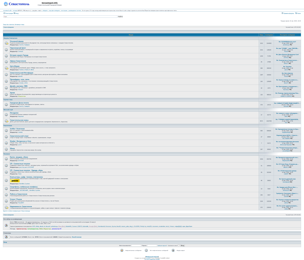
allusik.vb (286, 167)
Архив (12, 93)
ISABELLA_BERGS (286, 96)
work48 (286, 196)
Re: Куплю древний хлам (287, 179)
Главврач (27, 45)
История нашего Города (19, 55)
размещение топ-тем (75, 10)
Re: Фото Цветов (287, 73)
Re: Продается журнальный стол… (287, 157)
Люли (19, 174)
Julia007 (286, 174)
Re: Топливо (287, 66)
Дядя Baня (189, 226)
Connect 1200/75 (77, 226)
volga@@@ (178, 226)
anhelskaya (286, 45)
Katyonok (21, 116)
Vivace (172, 226)
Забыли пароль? (162, 245)
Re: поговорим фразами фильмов (287, 141)
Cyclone (27, 183)
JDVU (26, 83)
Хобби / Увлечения (17, 129)
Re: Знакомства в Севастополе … (287, 60)
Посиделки (14, 113)
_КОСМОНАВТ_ (24, 190)
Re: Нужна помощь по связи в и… (287, 80)
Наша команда (25, 211)
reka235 (149, 226)
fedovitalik (85, 226)
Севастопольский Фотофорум (21, 73)
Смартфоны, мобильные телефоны (24, 187)
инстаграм (64, 10)
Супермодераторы (33, 228)
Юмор (12, 148)
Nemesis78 (286, 190)
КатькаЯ (286, 106)
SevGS (21, 45)
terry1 (167, 226)
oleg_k (131, 226)
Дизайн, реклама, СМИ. (19, 86)
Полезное (7, 154)
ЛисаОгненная (76, 237)
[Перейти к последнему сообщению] (291, 45)
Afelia (37, 226)
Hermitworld (286, 182)
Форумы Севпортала (10, 38)
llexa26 (119, 226)
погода (15, 10)
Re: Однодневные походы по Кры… (287, 129)
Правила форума (288, 13)
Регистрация (9, 13)
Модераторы (22, 96)
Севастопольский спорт (19, 136)
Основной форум (17, 41)
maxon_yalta (125, 226)
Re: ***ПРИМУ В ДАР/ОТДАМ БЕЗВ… (287, 119)
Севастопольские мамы (19, 120)
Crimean (20, 51)
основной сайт (7, 10)
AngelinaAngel (286, 132)
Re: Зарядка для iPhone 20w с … (287, 187)
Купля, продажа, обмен (19, 157)
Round (286, 51)
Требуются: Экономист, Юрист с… (287, 193)
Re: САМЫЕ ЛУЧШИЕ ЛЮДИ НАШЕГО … (287, 103)
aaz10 (286, 69)
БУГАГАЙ (21, 160)
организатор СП (56, 228)
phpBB (148, 258)
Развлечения (8, 125)
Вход (16, 13)
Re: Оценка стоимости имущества (287, 199)
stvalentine (162, 226)
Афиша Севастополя (18, 61)
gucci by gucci (23, 167)
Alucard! (48, 226)
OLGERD (137, 226)
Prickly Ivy (143, 226)
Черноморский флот (18, 48)
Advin (286, 116)
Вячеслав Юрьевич (286, 144)
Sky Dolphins (286, 138)
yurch (19, 144)
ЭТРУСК (286, 57)
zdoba (286, 209)
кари (183, 226)
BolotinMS (68, 226)
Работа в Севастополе (18, 194)
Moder (41, 228)
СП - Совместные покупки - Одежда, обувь (26, 170)
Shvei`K (286, 83)
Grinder (21, 83)
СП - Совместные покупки (20, 164)
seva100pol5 (286, 151)
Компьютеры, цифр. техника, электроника (26, 177)
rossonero (155, 226)
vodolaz (20, 132)
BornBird (21, 183)
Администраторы (22, 228)
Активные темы (19, 24)
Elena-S (286, 63)
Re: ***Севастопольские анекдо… (287, 147)
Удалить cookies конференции (11, 211)
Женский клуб (8, 109)
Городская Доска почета (19, 103)
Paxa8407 (21, 202)
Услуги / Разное (16, 199)
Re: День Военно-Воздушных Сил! (287, 54)
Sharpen (20, 89)
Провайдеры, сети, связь (19, 79)
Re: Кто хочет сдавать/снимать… (287, 206)
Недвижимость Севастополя (21, 206)
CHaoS (26, 69)
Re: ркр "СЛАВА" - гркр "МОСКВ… (287, 48)
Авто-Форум (14, 66)
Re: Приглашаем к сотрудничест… (287, 86)
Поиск (299, 13)
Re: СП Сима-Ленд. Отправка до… (287, 164)
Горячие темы (8, 99)
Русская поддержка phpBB (152, 259)
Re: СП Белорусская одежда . (287, 170)
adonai (286, 202)
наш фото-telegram (54, 10)
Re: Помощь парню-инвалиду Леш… (287, 93)
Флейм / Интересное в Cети (20, 141)
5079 (33, 226)
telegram (45, 10)
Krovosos (108, 226)
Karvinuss (286, 89)
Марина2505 (286, 160)
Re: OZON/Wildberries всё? (287, 41)
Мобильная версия (152, 256)
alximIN (20, 76)
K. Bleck (31, 69)
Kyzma (114, 226)
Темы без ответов (8, 24)
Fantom (21, 69)
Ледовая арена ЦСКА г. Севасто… (287, 135)
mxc (286, 122)
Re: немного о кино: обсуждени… (287, 113)
